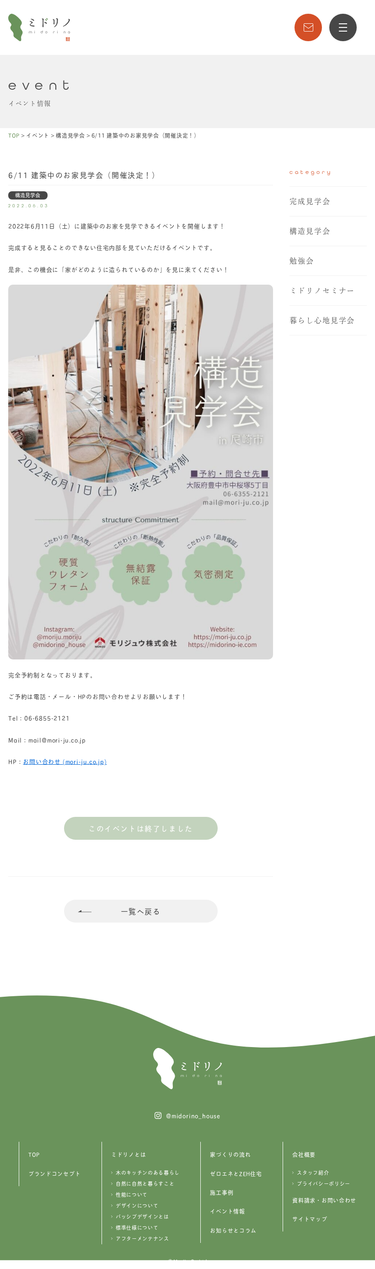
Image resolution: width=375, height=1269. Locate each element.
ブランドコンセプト (54, 1173)
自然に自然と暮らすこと (145, 1183)
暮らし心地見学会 (322, 320)
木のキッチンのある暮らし (148, 1172)
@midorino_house (193, 1115)
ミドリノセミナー (322, 290)
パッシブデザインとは (142, 1216)
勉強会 (301, 261)
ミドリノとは (128, 1154)
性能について (132, 1194)
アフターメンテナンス (142, 1238)
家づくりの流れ (230, 1154)
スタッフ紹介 (313, 1172)
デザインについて (137, 1205)
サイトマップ (309, 1219)
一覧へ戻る (141, 911)
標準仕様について (137, 1227)
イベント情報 (227, 1211)
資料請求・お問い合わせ (324, 1200)
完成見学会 (310, 201)
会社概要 (304, 1154)
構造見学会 (310, 231)
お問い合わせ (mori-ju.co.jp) (65, 761)
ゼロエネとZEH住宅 (236, 1173)
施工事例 (221, 1192)
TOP (34, 1154)
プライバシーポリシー (323, 1183)
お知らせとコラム (233, 1230)
